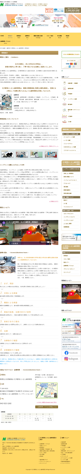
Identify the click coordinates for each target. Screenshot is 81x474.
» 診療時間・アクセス (44, 443)
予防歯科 (70, 93)
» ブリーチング (64, 456)
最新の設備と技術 (38, 36)
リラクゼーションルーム (70, 150)
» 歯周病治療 (63, 443)
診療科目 (27, 36)
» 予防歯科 (63, 445)
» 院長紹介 (41, 447)
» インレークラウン (65, 463)
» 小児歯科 (63, 454)
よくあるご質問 (67, 223)
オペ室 (65, 203)
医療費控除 (66, 227)
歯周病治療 (70, 88)
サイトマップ (67, 272)
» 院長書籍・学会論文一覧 (45, 449)
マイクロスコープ (68, 206)
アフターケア (67, 183)
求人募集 (59, 36)
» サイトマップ (43, 463)
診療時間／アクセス (69, 265)
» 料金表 (41, 456)
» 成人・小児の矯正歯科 (66, 452)
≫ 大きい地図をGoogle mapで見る (47, 402)
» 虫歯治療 (63, 442)
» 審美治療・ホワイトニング (67, 450)
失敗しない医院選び (69, 173)
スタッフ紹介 (50, 36)
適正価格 (66, 186)
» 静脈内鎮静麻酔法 (65, 461)
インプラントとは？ (69, 220)
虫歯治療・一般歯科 (73, 83)
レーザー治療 (67, 140)
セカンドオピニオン (69, 213)
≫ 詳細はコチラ (53, 201)
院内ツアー (66, 262)
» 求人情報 (41, 454)
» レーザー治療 (64, 459)
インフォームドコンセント (70, 180)
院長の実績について (69, 176)
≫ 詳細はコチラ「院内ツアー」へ (48, 146)
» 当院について (43, 445)
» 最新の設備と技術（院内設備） (47, 450)
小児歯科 (70, 116)
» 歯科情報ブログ (43, 459)
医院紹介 (10, 36)
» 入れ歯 (62, 449)
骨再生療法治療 (67, 193)
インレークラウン (68, 143)
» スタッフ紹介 (43, 452)
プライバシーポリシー (69, 269)
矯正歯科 (70, 104)
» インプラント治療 (65, 447)
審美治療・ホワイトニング (74, 110)
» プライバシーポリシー (45, 461)
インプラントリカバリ (69, 217)
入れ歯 (69, 121)
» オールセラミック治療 (66, 458)
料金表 (67, 36)
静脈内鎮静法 (67, 190)
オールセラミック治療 (69, 137)
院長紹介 (19, 36)
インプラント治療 (72, 99)
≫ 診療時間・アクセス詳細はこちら (46, 407)
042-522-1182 (73, 10)
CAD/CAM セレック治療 (70, 147)
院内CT (65, 200)
